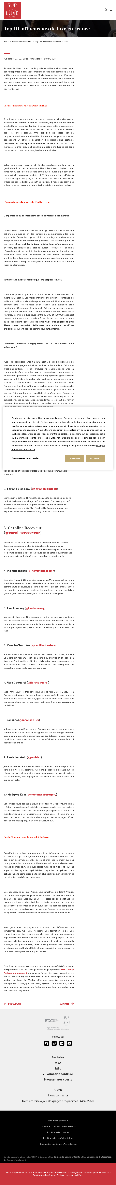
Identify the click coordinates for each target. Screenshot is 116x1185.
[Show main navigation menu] (111, 10)
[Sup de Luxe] (12, 10)
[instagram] (54, 1043)
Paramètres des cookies (25, 458)
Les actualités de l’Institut (21, 42)
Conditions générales (58, 1121)
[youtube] (69, 1043)
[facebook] (46, 1043)
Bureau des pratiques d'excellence (58, 1144)
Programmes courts (58, 1079)
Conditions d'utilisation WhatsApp (58, 1126)
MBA (58, 1062)
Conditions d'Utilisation (99, 1157)
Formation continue (59, 1074)
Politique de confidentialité (58, 1138)
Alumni (58, 1090)
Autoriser (95, 458)
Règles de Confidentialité (67, 1157)
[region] (58, 438)
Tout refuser (74, 458)
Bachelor (58, 1057)
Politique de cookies (58, 1132)
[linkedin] (61, 1043)
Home (6, 42)
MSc (58, 1068)
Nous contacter (58, 1095)
